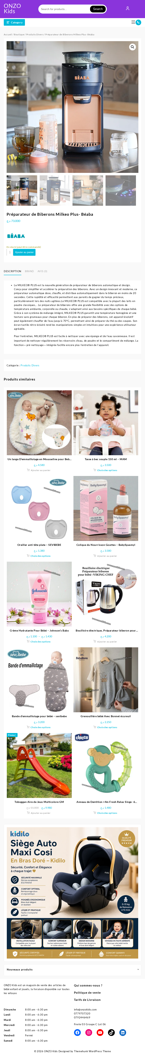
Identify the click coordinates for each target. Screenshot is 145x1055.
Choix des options (107, 470)
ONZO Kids (12, 8)
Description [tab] (12, 271)
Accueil (8, 34)
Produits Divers (35, 34)
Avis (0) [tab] (42, 271)
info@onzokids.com (85, 1009)
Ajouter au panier (24, 252)
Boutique (19, 34)
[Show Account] (128, 9)
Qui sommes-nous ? (88, 985)
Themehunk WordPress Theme (92, 1051)
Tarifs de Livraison (87, 999)
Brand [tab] (29, 271)
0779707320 (82, 1013)
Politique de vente (87, 992)
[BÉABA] (16, 235)
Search (98, 9)
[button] (132, 47)
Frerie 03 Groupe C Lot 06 (90, 1024)
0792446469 (82, 1017)
